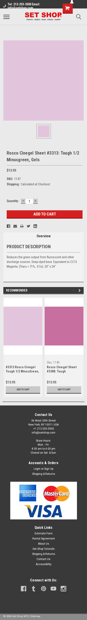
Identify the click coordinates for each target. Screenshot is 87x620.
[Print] (22, 226)
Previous (74, 290)
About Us (43, 543)
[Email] (15, 226)
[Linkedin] (35, 226)
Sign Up (48, 468)
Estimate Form (44, 533)
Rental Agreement (43, 538)
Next (80, 290)
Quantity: (13, 201)
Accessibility (44, 564)
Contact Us (43, 559)
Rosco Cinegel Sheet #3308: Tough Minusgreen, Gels (62, 371)
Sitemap (35, 616)
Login (37, 468)
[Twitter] (28, 226)
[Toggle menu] (6, 17)
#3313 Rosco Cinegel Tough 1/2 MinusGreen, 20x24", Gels (22, 371)
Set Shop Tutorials (44, 548)
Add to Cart (23, 389)
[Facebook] (8, 226)
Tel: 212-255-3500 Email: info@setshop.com (24, 6)
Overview (44, 236)
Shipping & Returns (43, 473)
